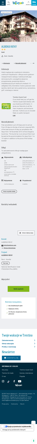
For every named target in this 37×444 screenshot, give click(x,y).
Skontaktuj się (12, 358)
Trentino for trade (7, 373)
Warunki (22, 404)
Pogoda (22, 376)
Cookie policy (14, 404)
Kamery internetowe (26, 373)
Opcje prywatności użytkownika (19, 426)
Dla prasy (5, 370)
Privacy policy (5, 404)
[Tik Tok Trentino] (8, 381)
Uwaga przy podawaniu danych (14, 430)
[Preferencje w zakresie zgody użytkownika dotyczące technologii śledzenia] (33, 440)
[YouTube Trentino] (19, 381)
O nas (4, 376)
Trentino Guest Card (26, 370)
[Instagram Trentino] (3, 381)
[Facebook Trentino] (14, 381)
